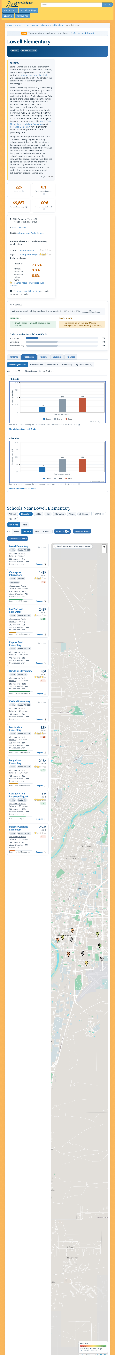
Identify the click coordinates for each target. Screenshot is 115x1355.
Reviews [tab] (43, 357)
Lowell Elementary (18, 546)
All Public (12, 514)
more (16, 280)
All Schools (83, 514)
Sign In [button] (9, 16)
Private (71, 514)
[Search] (105, 5)
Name (16, 531)
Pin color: (17, 538)
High (48, 514)
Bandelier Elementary (20, 671)
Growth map (67, 364)
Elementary (26, 514)
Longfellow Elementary (32, 124)
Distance (27, 531)
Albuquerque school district (34, 75)
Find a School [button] (10, 10)
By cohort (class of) (84, 364)
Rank (37, 531)
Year (9, 371)
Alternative (59, 514)
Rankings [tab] (14, 357)
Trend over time (36, 364)
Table (24, 524)
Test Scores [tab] (29, 357)
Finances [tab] (71, 357)
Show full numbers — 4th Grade (22, 429)
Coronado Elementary (20, 126)
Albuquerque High (29, 254)
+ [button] (104, 546)
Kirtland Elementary (19, 701)
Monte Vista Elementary (15, 728)
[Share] (110, 5)
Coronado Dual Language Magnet (18, 795)
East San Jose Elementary (16, 610)
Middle (38, 514)
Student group (32, 371)
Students (46, 531)
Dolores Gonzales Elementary (18, 828)
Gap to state (52, 364)
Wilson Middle (27, 250)
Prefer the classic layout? (82, 33)
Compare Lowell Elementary (27, 291)
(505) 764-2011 (19, 227)
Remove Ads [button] (22, 16)
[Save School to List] (45, 564)
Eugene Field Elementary (16, 643)
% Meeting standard (17, 364)
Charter (99, 514)
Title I (12, 519)
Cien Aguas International (16, 573)
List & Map (13, 524)
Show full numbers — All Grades (22, 488)
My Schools (61, 531)
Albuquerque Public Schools (31, 233)
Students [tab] (57, 357)
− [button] (104, 551)
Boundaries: (81, 531)
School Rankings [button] (28, 10)
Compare (39, 564)
